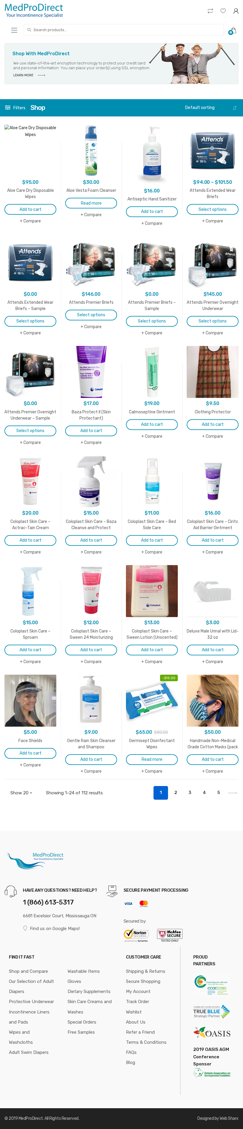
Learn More (23, 75)
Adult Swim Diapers (29, 1052)
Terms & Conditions (146, 1042)
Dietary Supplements (89, 991)
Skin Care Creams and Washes (90, 1006)
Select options (213, 209)
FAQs (131, 1052)
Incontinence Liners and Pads (29, 1017)
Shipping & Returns (145, 971)
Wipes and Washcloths (21, 1037)
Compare (32, 221)
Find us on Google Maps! (55, 928)
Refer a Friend (140, 1032)
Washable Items (84, 971)
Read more (91, 203)
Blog (130, 1062)
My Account (138, 991)
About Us (136, 1022)
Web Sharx (229, 1118)
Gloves (74, 981)
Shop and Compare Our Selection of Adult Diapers (31, 981)
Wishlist (134, 1012)
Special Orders (82, 1022)
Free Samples (81, 1032)
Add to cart (30, 209)
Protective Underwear (31, 1001)
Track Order (137, 1001)
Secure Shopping (143, 981)
